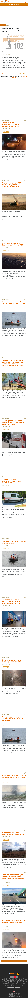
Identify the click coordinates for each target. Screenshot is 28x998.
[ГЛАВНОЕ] (14, 41)
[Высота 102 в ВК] (11, 977)
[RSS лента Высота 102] (17, 977)
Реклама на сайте (14, 968)
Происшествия (5, 120)
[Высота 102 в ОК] (13, 977)
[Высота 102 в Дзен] (15, 977)
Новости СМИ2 (14, 84)
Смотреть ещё (14, 961)
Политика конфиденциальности (13, 987)
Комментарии (22, 73)
